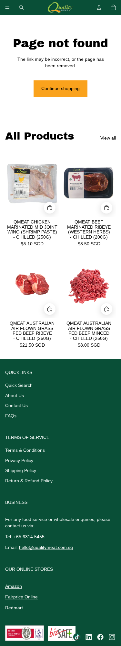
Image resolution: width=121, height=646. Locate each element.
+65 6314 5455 (29, 536)
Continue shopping (60, 88)
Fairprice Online (21, 596)
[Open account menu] (99, 7)
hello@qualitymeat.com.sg (46, 547)
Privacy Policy (19, 460)
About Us (14, 395)
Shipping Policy (20, 470)
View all (108, 138)
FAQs (10, 415)
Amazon (13, 586)
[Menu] (7, 7)
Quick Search (19, 385)
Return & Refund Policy (29, 480)
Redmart (14, 607)
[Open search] (21, 7)
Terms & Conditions (25, 450)
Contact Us (16, 405)
